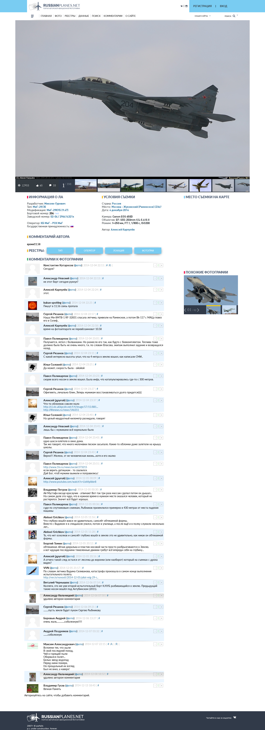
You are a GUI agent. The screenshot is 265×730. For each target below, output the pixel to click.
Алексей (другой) (54, 400)
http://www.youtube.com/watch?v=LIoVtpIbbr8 (69, 481)
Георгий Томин (52, 543)
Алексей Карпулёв (123, 229)
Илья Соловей (52, 364)
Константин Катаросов (58, 265)
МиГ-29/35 (39, 206)
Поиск (229, 16)
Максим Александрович (59, 644)
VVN (46, 567)
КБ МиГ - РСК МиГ (52, 223)
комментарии (113, 15)
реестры (70, 15)
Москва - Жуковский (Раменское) (141, 206)
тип (56, 213)
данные (83, 15)
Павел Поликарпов (55, 338)
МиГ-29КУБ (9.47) (57, 210)
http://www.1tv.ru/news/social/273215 (65, 467)
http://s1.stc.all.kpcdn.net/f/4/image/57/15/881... (70, 406)
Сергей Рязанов (53, 314)
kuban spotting (52, 302)
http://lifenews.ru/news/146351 (61, 409)
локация (118, 250)
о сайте (130, 15)
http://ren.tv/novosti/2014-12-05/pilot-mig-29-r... (70, 577)
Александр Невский (56, 278)
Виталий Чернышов (56, 582)
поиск (96, 15)
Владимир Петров (55, 489)
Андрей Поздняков (55, 631)
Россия (116, 203)
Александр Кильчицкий (58, 595)
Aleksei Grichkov (53, 517)
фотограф (148, 250)
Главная (46, 15)
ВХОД (223, 6)
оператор (89, 250)
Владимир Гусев (54, 685)
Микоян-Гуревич (54, 203)
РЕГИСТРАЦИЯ (202, 6)
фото (58, 15)
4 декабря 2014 (119, 210)
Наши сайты (201, 16)
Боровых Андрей (54, 618)
